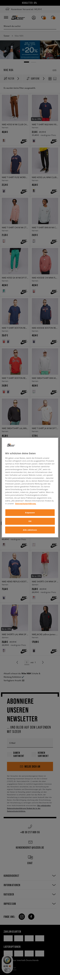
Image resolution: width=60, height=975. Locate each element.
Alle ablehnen (30, 530)
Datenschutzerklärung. (25, 503)
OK (29, 521)
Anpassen (30, 512)
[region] (30, 487)
